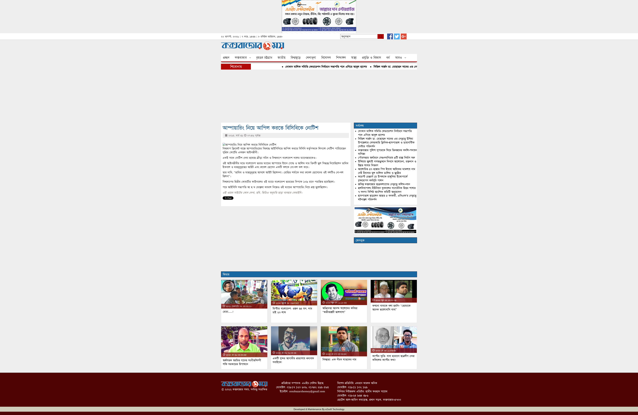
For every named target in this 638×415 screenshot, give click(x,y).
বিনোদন (326, 58)
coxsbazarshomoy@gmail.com (307, 391)
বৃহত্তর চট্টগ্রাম (264, 58)
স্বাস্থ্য (354, 58)
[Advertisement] (319, 96)
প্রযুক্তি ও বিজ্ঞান (371, 58)
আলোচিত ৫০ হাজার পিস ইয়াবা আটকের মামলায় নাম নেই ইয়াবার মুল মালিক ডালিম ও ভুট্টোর (386, 171)
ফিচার (226, 274)
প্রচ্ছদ (226, 58)
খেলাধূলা (311, 58)
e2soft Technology (334, 409)
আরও (398, 58)
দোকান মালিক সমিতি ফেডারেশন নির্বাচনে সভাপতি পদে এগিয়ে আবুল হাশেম (314, 66)
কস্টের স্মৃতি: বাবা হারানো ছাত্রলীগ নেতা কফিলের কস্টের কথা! (393, 358)
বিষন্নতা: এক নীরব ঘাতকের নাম (339, 359)
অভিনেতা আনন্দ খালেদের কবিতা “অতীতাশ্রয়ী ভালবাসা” (339, 310)
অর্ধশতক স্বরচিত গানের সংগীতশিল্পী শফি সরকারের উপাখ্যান (242, 362)
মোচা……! (228, 311)
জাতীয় (281, 58)
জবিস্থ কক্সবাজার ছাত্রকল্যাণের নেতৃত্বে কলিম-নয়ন (384, 184)
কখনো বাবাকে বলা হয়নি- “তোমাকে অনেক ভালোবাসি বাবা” (391, 307)
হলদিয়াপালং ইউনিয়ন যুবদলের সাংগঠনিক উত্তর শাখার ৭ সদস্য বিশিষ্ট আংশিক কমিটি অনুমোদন (387, 190)
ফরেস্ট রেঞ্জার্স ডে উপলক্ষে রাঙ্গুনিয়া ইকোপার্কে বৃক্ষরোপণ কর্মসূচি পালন (383, 178)
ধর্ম (388, 58)
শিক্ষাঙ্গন (341, 58)
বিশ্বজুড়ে (296, 58)
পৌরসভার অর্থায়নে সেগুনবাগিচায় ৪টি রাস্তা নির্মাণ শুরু (386, 157)
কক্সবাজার (241, 58)
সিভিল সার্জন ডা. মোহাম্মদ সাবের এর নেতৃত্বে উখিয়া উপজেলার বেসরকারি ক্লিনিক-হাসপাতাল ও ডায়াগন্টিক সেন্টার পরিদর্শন (386, 142)
